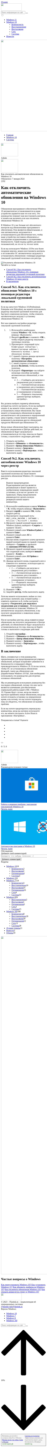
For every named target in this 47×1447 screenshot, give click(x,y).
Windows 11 (11, 20)
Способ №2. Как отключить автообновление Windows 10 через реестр (26, 278)
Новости (10, 36)
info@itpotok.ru (15, 1306)
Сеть (13, 31)
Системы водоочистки (32, 1436)
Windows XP (11, 911)
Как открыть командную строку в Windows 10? (23, 1290)
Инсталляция (17, 29)
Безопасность (17, 24)
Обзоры (9, 933)
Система (15, 34)
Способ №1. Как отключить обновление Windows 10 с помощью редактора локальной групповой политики (25, 271)
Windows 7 (11, 880)
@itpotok (5, 1306)
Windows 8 (11, 897)
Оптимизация (17, 873)
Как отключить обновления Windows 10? (23, 1289)
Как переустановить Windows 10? (16, 1285)
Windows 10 (11, 22)
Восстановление (18, 27)
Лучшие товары (13, 928)
